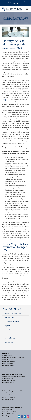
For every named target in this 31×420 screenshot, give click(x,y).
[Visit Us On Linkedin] (24, 416)
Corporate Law (9, 330)
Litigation (7, 325)
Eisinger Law (6, 100)
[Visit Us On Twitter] (18, 416)
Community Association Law (13, 313)
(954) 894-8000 (12, 2)
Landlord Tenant (9, 342)
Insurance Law (9, 334)
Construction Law (10, 338)
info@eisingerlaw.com (8, 365)
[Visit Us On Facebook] (21, 416)
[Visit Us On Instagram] (27, 416)
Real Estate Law (9, 317)
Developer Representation (12, 321)
